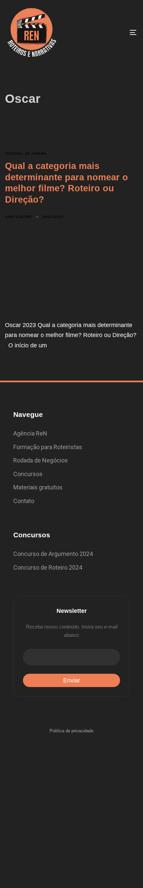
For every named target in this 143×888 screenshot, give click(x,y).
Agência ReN (30, 433)
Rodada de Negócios (40, 460)
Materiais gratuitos (38, 487)
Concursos (28, 473)
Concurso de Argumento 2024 (53, 553)
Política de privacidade (71, 730)
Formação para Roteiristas (47, 447)
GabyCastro (18, 217)
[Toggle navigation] (114, 32)
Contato (23, 500)
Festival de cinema (26, 153)
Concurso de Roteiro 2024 (47, 567)
